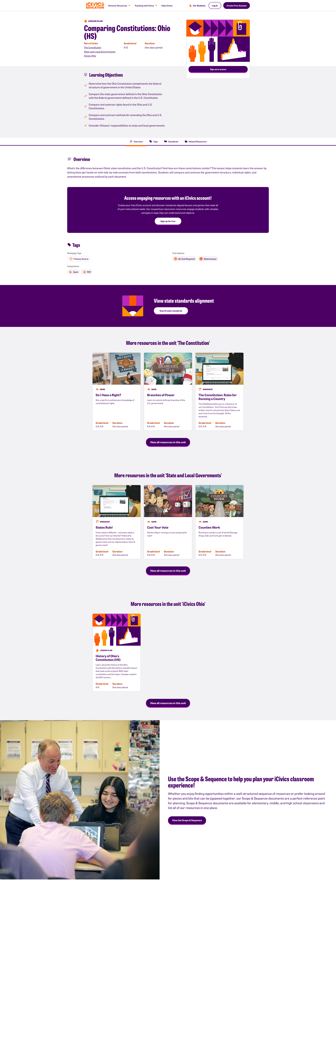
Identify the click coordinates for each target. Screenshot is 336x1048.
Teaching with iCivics (144, 5)
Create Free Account (236, 5)
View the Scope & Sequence (187, 820)
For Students (199, 5)
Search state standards (171, 310)
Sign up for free (168, 221)
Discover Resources (117, 5)
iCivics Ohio (90, 55)
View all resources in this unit (168, 442)
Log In (215, 5)
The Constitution (92, 47)
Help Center (167, 5)
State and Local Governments (99, 51)
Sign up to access (218, 69)
